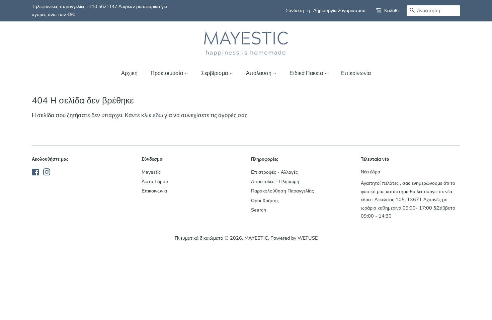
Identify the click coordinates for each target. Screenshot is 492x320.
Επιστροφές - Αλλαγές (274, 172)
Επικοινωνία (356, 73)
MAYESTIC (256, 238)
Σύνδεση (294, 10)
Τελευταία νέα (375, 159)
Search (258, 210)
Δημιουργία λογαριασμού (339, 10)
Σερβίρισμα (215, 73)
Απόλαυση (259, 73)
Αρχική (129, 73)
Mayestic (151, 172)
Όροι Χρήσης (265, 200)
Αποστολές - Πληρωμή (275, 181)
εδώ (158, 115)
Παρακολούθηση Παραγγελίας (282, 190)
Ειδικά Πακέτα (307, 73)
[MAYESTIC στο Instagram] (46, 173)
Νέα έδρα (370, 171)
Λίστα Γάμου (155, 181)
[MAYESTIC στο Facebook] (35, 173)
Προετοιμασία (167, 73)
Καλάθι (391, 10)
